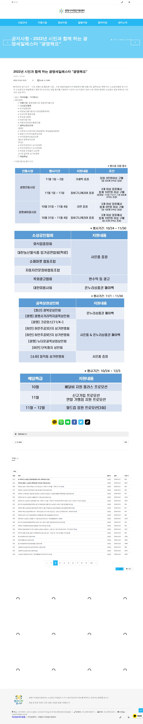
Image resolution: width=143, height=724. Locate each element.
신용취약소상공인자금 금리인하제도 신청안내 (31, 547)
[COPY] (87, 422)
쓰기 (120, 569)
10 (91, 562)
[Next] (96, 562)
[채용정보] (135, 42)
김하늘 (22, 76)
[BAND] (61, 422)
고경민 (109, 479)
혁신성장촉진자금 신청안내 (25, 536)
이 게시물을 (18, 442)
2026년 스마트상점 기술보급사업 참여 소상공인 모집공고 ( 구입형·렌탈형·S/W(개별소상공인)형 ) (45, 493)
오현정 (109, 483)
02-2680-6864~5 (122, 2)
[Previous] (47, 562)
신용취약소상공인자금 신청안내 (27, 550)
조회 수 (127, 475)
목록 (125, 442)
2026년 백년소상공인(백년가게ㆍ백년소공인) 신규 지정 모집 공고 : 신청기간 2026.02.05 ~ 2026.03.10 (46, 511)
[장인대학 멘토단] (7, 42)
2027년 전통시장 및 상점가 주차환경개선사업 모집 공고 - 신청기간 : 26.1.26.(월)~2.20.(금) (43, 533)
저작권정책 (31, 717)
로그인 (16, 2)
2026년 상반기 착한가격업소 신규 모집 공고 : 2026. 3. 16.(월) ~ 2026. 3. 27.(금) (40, 486)
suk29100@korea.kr (19, 714)
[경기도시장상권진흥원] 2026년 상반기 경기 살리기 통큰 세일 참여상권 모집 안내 (40, 522)
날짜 (115, 475)
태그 (129, 569)
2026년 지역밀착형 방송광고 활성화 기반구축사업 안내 (33, 525)
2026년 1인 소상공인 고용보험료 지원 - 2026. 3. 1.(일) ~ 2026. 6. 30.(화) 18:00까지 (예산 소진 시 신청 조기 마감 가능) (51, 501)
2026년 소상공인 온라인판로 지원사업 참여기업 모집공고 (34, 490)
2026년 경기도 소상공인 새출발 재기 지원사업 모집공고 (33, 497)
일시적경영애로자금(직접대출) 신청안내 (29, 543)
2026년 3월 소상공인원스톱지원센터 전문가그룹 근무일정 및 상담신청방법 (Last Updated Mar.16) (45, 508)
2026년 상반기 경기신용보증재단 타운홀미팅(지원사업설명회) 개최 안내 (38, 515)
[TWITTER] (81, 422)
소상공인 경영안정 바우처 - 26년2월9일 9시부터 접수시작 (34, 554)
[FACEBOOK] (74, 422)
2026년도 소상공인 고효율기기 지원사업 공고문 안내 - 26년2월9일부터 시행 (39, 518)
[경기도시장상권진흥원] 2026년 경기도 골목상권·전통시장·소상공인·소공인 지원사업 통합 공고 (44, 504)
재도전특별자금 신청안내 (25, 540)
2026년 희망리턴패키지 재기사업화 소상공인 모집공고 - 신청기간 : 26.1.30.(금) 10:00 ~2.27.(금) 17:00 (46, 529)
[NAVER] (67, 422)
